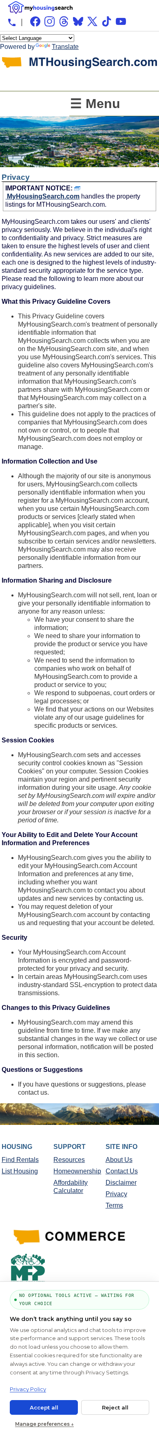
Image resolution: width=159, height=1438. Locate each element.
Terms (114, 1205)
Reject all (115, 1407)
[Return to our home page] (79, 84)
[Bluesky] (78, 21)
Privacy (116, 1194)
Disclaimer (121, 1182)
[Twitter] (92, 21)
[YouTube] (121, 21)
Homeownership (77, 1171)
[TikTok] (107, 21)
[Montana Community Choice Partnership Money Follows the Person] (28, 1269)
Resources (69, 1159)
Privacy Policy (28, 1389)
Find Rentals (20, 1159)
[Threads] (64, 21)
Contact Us (122, 1171)
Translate (65, 46)
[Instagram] (49, 21)
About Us (119, 1159)
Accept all (44, 1407)
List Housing (20, 1171)
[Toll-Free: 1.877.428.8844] (11, 22)
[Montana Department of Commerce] (71, 1238)
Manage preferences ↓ (44, 1424)
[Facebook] (35, 21)
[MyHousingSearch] (40, 7)
